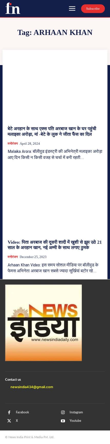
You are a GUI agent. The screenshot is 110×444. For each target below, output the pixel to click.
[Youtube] (63, 421)
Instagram (76, 412)
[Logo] (12, 8)
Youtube (75, 420)
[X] (9, 421)
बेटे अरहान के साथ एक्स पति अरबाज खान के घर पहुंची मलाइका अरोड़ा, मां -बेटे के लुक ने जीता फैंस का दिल (52, 131)
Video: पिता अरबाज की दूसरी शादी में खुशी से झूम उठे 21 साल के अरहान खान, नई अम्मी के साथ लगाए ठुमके (55, 245)
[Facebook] (9, 413)
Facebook (22, 412)
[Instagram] (63, 413)
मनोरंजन (13, 143)
